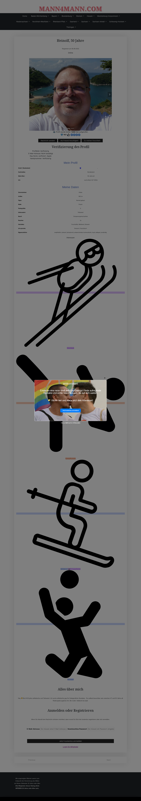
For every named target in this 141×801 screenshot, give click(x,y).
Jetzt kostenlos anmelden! (70, 410)
